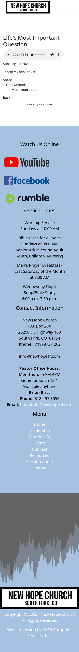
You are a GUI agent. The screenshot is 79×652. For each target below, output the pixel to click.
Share (7, 80)
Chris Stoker (26, 72)
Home (39, 424)
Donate (39, 468)
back (6, 97)
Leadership (39, 430)
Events (39, 443)
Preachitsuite (45, 104)
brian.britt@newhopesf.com (46, 404)
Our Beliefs (39, 436)
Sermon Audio (39, 461)
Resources (39, 455)
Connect (39, 449)
